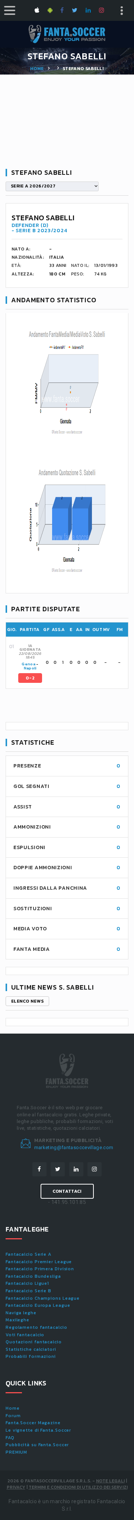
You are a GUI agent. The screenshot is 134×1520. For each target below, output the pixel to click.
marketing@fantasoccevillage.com (74, 1147)
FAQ (10, 1437)
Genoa (28, 664)
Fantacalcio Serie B (28, 1290)
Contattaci (67, 1191)
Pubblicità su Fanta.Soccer (37, 1444)
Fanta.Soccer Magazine (33, 1422)
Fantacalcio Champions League (43, 1298)
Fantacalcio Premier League (39, 1261)
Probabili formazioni (31, 1356)
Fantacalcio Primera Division (40, 1268)
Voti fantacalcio (25, 1334)
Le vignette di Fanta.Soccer (38, 1430)
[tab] (72, 662)
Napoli (30, 668)
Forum (13, 1415)
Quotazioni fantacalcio (34, 1341)
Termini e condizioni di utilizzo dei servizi (78, 1487)
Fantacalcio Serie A (28, 1254)
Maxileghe (17, 1319)
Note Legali (110, 1481)
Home (37, 68)
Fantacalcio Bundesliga (33, 1276)
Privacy (16, 1487)
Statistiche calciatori (31, 1349)
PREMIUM (16, 1452)
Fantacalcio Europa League (38, 1305)
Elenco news (27, 1001)
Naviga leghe (21, 1312)
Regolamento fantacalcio (36, 1327)
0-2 (30, 678)
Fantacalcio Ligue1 (27, 1283)
